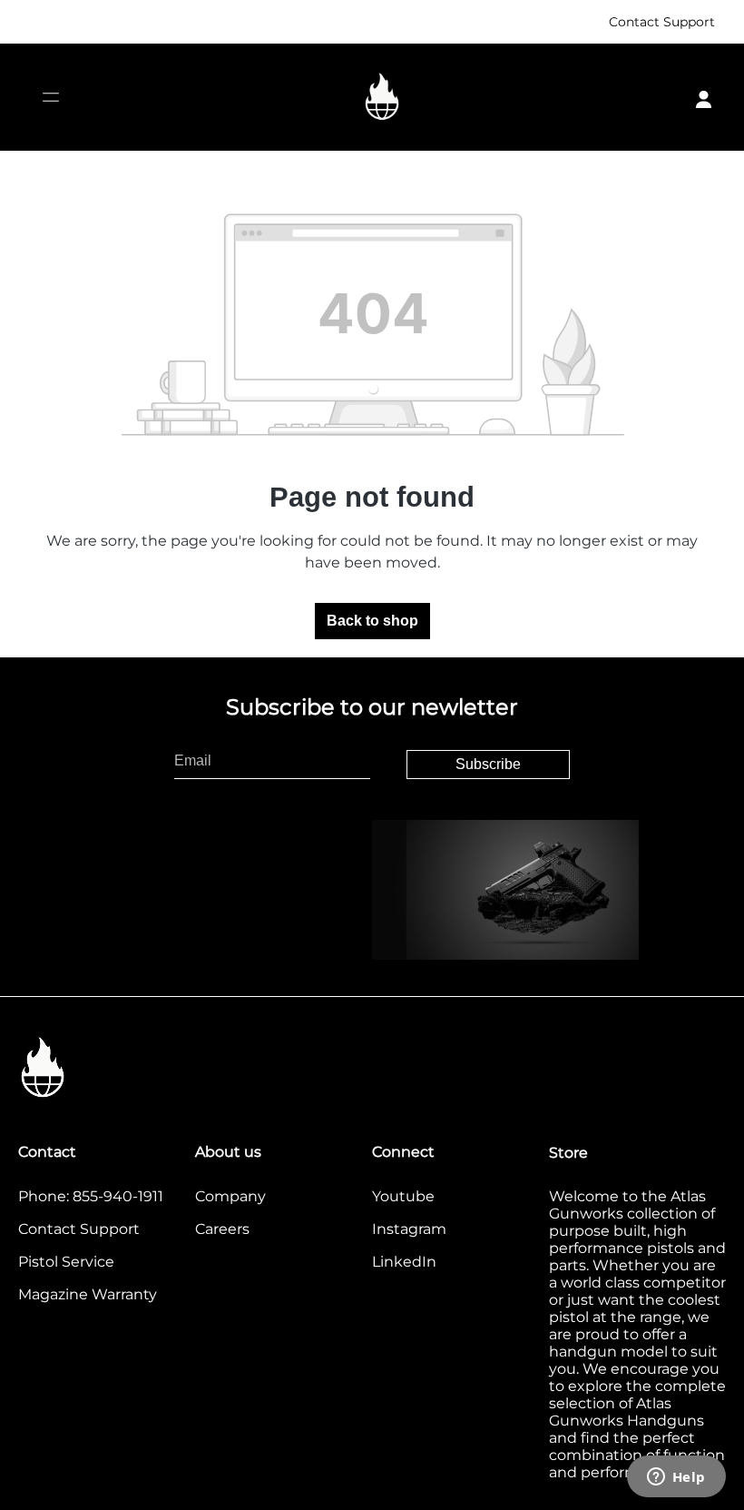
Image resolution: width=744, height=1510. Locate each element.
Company (230, 1196)
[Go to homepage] (382, 97)
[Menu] (50, 97)
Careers (222, 1229)
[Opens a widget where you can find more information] (676, 1478)
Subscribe (488, 764)
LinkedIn (404, 1261)
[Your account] (703, 97)
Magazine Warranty (87, 1294)
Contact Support (662, 22)
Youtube (403, 1196)
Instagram (409, 1229)
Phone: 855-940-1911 (90, 1196)
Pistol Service (66, 1261)
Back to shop (372, 620)
